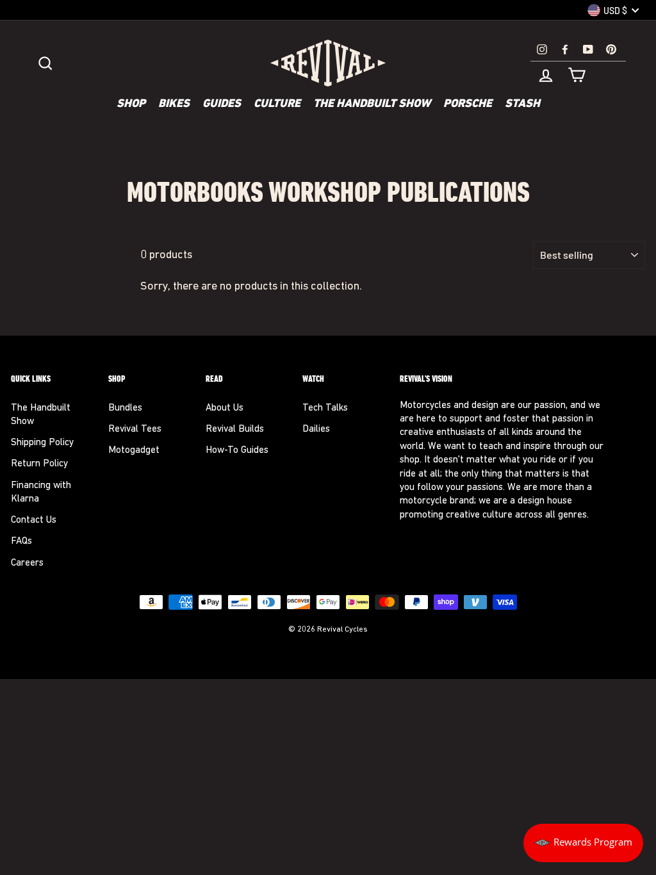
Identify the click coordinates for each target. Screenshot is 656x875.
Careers (27, 563)
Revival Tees (134, 429)
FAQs (21, 541)
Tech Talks (325, 408)
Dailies (316, 429)
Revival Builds (235, 429)
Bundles (125, 408)
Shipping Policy (42, 443)
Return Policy (39, 464)
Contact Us (33, 520)
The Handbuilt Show (371, 104)
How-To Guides (237, 450)
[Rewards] (583, 843)
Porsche (467, 104)
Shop (131, 104)
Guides (221, 104)
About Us (224, 408)
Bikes (174, 104)
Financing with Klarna (41, 492)
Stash (522, 104)
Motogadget (134, 450)
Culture (277, 104)
